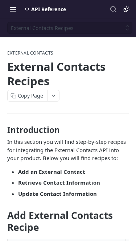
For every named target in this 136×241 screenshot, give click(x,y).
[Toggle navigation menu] (13, 9)
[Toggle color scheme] (126, 9)
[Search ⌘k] (113, 9)
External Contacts (30, 53)
